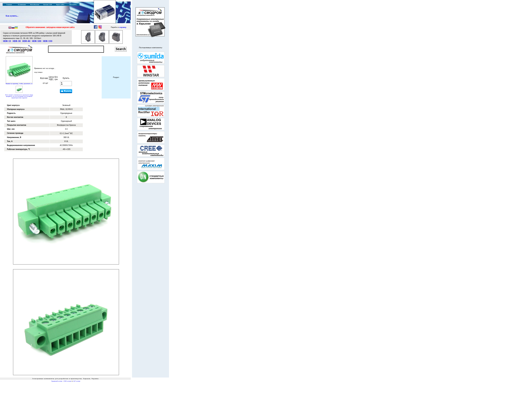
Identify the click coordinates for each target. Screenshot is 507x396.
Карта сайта (60, 4)
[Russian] (13, 28)
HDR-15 (7, 41)
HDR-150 (47, 41)
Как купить (73, 4)
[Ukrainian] (16, 28)
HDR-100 (36, 41)
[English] (9, 28)
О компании (22, 4)
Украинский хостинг (56, 381)
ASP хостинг (76, 381)
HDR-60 (26, 41)
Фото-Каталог (34, 4)
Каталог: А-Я (47, 4)
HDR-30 (17, 41)
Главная (9, 4)
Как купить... (12, 16)
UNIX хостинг (67, 381)
